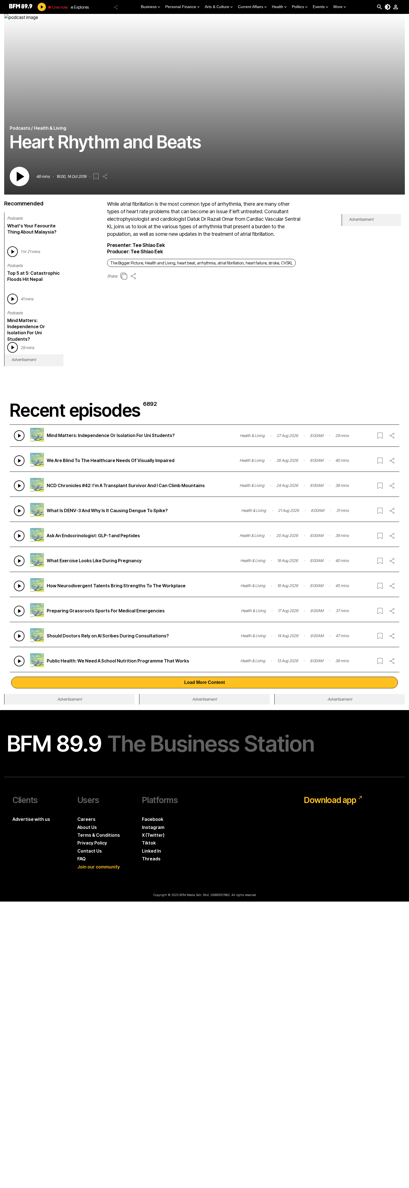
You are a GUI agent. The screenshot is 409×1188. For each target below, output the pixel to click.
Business (149, 6)
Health (277, 6)
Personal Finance (180, 6)
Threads (151, 858)
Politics (298, 6)
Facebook (152, 819)
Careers (86, 819)
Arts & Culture (217, 6)
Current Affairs (250, 6)
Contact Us (89, 851)
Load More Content (204, 682)
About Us (87, 827)
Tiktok (149, 843)
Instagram (153, 827)
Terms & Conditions (98, 835)
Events (319, 6)
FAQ (81, 858)
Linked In (151, 851)
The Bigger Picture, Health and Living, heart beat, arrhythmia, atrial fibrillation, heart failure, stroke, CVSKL (201, 263)
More (338, 6)
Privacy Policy (92, 843)
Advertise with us (31, 819)
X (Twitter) (153, 835)
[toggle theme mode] (387, 7)
